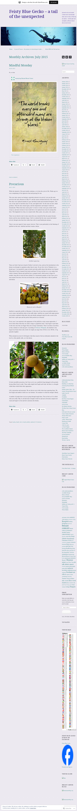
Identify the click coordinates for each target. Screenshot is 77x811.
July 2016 (64, 171)
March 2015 (64, 194)
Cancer (68, 532)
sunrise (68, 574)
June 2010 (64, 301)
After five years (65, 425)
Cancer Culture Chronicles (68, 413)
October (63, 566)
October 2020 (65, 117)
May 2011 (64, 280)
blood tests (70, 523)
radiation (70, 568)
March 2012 (64, 261)
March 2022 (64, 102)
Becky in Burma (65, 351)
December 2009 (65, 312)
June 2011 (64, 278)
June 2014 (64, 211)
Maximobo (64, 348)
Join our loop (65, 404)
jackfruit (28, 422)
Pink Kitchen (65, 457)
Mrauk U (64, 560)
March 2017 (64, 158)
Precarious (16, 184)
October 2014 (65, 203)
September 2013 (65, 228)
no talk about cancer (69, 563)
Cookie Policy (33, 808)
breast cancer (65, 527)
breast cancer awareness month (67, 530)
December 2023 (65, 89)
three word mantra (69, 581)
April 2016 (64, 177)
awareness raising (71, 519)
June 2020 (64, 121)
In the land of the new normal (68, 412)
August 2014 (65, 207)
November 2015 (65, 184)
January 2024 (65, 87)
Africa (68, 517)
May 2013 (64, 235)
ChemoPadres (65, 400)
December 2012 (65, 244)
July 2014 (64, 209)
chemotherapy (70, 538)
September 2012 (65, 250)
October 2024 (65, 85)
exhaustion (73, 542)
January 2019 (65, 141)
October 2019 (65, 130)
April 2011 (64, 282)
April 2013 (64, 237)
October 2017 (65, 153)
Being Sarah (64, 382)
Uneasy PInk (65, 423)
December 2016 (65, 164)
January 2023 (65, 93)
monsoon (73, 558)
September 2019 (65, 132)
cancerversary (66, 534)
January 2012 (65, 265)
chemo (64, 538)
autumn (66, 519)
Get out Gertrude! (66, 434)
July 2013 (64, 231)
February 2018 (65, 145)
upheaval (33, 422)
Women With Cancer (66, 415)
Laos (75, 556)
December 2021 (65, 106)
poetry (63, 568)
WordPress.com (65, 335)
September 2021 (65, 108)
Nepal (67, 562)
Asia (63, 519)
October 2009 (65, 316)
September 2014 (65, 205)
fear (67, 544)
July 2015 (64, 190)
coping (14, 422)
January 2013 (65, 242)
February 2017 (65, 160)
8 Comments (38, 422)
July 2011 (64, 276)
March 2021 (64, 111)
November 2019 (65, 128)
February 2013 (65, 241)
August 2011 (65, 274)
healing (64, 548)
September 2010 (65, 295)
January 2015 (65, 198)
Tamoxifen (69, 576)
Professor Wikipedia (40, 328)
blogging (64, 523)
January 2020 (65, 126)
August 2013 (65, 229)
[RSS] (63, 57)
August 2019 (65, 134)
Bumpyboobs (65, 436)
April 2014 (64, 214)
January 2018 (65, 147)
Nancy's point (65, 417)
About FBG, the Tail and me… (53, 49)
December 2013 (65, 222)
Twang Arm (69, 584)
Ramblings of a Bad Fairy (67, 383)
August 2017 (65, 156)
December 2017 (65, 149)
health (67, 548)
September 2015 (65, 188)
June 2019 (64, 136)
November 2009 (65, 314)
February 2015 (65, 196)
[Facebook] (70, 57)
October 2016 (65, 166)
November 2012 (65, 246)
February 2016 (65, 181)
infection (72, 552)
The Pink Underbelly (66, 432)
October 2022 (65, 96)
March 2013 (64, 239)
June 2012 (64, 256)
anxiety (72, 517)
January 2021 (65, 115)
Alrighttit (64, 395)
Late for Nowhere (66, 365)
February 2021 (65, 113)
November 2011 (65, 269)
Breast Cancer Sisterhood (67, 430)
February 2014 (65, 218)
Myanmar (69, 560)
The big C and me (66, 440)
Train (65, 584)
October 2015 (65, 186)
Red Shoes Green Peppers (68, 398)
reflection (70, 570)
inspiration (65, 554)
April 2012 (64, 259)
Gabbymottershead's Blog (67, 380)
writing (67, 587)
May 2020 (64, 123)
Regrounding (65, 438)
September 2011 (65, 272)
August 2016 (65, 169)
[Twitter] (66, 57)
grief (67, 546)
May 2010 (64, 302)
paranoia (67, 566)
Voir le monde (65, 353)
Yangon (72, 586)
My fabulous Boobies (67, 406)
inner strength (23, 422)
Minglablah (64, 357)
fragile (17, 422)
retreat (74, 570)
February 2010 (65, 308)
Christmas (64, 540)
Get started (54, 2)
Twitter (73, 584)
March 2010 (64, 306)
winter (63, 587)
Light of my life (65, 393)
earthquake (68, 542)
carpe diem (68, 536)
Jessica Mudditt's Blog (67, 355)
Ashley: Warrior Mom (67, 419)
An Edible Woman (66, 363)
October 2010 (65, 293)
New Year (71, 562)
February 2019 (65, 139)
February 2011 (65, 286)
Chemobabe (64, 402)
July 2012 (64, 254)
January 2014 (65, 220)
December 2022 (65, 94)
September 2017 (65, 154)
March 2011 (64, 284)
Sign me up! (66, 612)
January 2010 (65, 310)
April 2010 (64, 304)
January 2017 (65, 162)
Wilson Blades (65, 350)
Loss (63, 558)
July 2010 (64, 299)
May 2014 (64, 213)
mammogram (67, 558)
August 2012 (65, 252)
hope (63, 550)
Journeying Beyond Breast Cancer (24, 78)
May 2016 (64, 175)
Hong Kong (72, 548)
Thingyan (69, 578)
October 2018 (65, 143)
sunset (71, 574)
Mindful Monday (20, 65)
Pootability (64, 397)
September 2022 (65, 98)
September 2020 (65, 119)
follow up (71, 544)
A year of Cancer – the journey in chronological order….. (28, 49)
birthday (71, 521)
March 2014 (64, 216)
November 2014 (65, 201)
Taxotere (64, 578)
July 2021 (64, 109)
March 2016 (64, 179)
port (66, 568)
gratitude (64, 546)
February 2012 (65, 263)
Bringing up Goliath (66, 421)
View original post (15, 155)
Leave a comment (13, 177)
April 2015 (64, 192)
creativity (64, 542)
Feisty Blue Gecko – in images (69, 468)
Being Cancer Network (67, 459)
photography (72, 566)
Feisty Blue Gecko (66, 743)
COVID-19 (70, 540)
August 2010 (65, 297)
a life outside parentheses (67, 366)
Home (10, 49)
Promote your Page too (67, 767)
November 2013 (65, 224)
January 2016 (65, 183)
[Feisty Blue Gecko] (67, 765)
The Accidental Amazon (67, 428)
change (73, 536)
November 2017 (65, 151)
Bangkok (65, 521)
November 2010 (65, 291)
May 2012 (64, 257)
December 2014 (65, 199)
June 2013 (64, 233)
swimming (64, 576)
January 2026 (65, 81)
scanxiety (64, 572)
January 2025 (65, 83)
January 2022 (65, 104)
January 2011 (65, 287)
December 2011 (65, 267)
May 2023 (64, 91)
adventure (64, 517)
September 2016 (65, 168)
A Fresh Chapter (65, 427)
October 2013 (65, 226)
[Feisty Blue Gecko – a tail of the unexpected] (38, 36)
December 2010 (65, 289)
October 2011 (65, 271)
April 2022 (64, 100)
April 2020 (64, 124)
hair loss (71, 546)
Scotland (69, 572)
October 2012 (65, 248)
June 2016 (64, 173)
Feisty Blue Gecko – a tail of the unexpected (33, 14)
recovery (64, 570)
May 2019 (64, 138)
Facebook (64, 544)
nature (64, 562)
